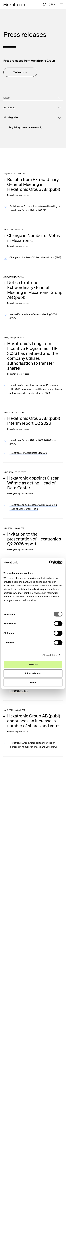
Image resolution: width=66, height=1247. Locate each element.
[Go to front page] (14, 4)
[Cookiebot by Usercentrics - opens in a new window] (49, 562)
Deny (33, 682)
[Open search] (44, 4)
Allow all (33, 664)
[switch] (58, 623)
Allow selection (33, 673)
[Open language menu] (52, 4)
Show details (49, 655)
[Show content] (35, 187)
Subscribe (20, 72)
